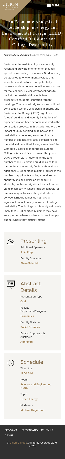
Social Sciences (30, 327)
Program (11, 430)
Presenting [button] (33, 241)
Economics (27, 316)
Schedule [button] (31, 362)
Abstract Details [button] (30, 286)
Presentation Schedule (38, 430)
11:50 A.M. (26, 373)
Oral (23, 301)
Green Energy (29, 399)
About (9, 435)
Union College (18, 442)
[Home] (9, 5)
